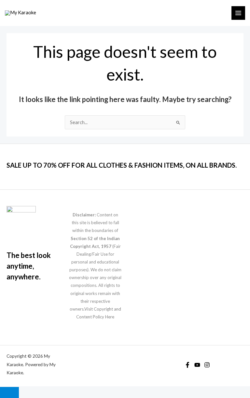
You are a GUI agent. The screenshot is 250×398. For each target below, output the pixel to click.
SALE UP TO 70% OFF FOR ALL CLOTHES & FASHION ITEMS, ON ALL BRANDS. (122, 165)
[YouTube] (197, 365)
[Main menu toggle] (238, 13)
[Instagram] (207, 365)
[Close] (9, 392)
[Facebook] (187, 365)
